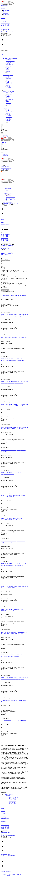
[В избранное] (1, 309)
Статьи (5, 11)
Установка (3, 821)
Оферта (2, 872)
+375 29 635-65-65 (5, 21)
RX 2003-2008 (12, 801)
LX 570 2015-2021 (13, 797)
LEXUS (8, 795)
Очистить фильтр (10, 291)
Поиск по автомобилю (6, 809)
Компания (3, 811)
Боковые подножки (8, 794)
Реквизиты (6, 14)
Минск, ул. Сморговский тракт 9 (8, 31)
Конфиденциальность (6, 871)
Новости (5, 13)
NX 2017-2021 (12, 799)
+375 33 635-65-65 (5, 24)
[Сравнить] (1, 310)
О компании (6, 10)
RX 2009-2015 (12, 802)
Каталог (2, 808)
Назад (8, 194)
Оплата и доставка (5, 818)
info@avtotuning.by (5, 29)
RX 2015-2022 (12, 803)
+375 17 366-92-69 (5, 25)
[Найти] (2, 133)
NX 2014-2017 (12, 798)
